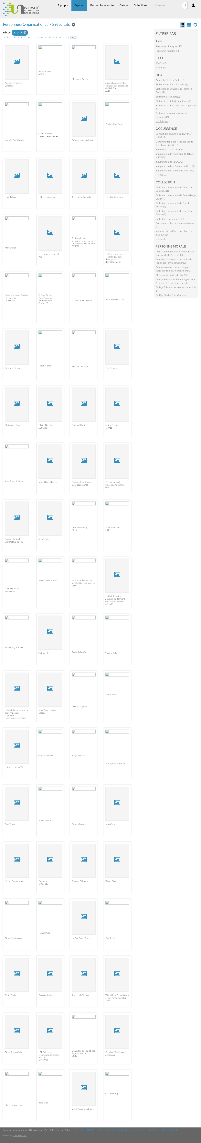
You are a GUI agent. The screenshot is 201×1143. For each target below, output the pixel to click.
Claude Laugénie (79, 706)
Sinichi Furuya (111, 425)
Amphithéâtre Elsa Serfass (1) (170, 80)
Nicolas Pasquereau (14, 881)
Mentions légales (170, 1130)
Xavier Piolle (111, 881)
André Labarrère (79, 652)
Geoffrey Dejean (12, 368)
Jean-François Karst (14, 647)
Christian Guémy (79, 527)
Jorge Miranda (78, 756)
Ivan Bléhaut (10, 197)
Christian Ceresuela (114, 197)
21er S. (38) (161, 67)
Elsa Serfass (110, 938)
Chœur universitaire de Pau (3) (171, 275)
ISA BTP (108, 604)
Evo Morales (10, 824)
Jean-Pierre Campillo (81, 197)
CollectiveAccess (19, 1136)
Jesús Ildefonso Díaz (114, 299)
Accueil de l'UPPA (85, 1130)
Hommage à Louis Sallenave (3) (171, 149)
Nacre (41, 74)
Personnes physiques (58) (169, 46)
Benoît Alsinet (44, 71)
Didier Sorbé (10, 995)
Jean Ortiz (110, 824)
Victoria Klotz (44, 653)
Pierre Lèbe (110, 694)
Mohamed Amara (80, 79)
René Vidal (43, 1103)
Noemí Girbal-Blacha (47, 482)
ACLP (107, 91)
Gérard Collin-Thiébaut (82, 301)
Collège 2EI (43, 303)
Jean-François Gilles (14, 481)
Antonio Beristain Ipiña (82, 140)
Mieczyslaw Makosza (115, 763)
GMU (107, 487)
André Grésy (44, 539)
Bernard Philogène (80, 881)
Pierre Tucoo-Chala (13, 1052)
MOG (107, 530)
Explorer (79, 5)
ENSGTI (75, 246)
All (74, 37)
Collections (140, 5)
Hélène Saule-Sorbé (81, 938)
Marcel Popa (44, 933)
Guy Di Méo (111, 368)
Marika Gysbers (112, 527)
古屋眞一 (109, 428)
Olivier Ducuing (45, 425)
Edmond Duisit (78, 425)
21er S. (18, 32)
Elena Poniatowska (13, 938)
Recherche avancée (102, 5)
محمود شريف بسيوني (48, 136)
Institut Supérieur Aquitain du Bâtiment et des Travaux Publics (116, 598)
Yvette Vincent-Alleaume (83, 1109)
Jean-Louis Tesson (80, 995)
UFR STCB (43, 1060)
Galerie (124, 5)
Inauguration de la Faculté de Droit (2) (175, 166)
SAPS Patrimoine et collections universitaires (121, 1130)
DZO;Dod (42, 428)
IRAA (74, 586)
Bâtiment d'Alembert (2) (168, 97)
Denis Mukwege (79, 824)
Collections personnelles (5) (170, 219)
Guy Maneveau (45, 756)
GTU (7, 544)
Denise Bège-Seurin (114, 124)
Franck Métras (45, 820)
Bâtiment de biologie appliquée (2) (173, 101)
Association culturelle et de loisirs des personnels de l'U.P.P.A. (116, 85)
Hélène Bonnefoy (46, 197)
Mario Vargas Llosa (13, 1105)
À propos (63, 5)
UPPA (74, 1056)
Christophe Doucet (14, 425)
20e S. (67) (161, 63)
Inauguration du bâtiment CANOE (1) (175, 170)
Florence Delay (45, 366)
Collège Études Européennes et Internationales (45, 298)
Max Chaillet (10, 248)
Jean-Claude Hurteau (48, 580)
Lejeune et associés (14, 767)
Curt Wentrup (111, 1093)
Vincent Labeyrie (113, 653)
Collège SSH (10, 301)
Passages (42, 881)
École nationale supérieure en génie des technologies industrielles (83, 241)
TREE (107, 1000)
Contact (153, 1130)
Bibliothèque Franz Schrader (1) (172, 84)
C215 (74, 530)
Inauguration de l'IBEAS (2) (169, 162)
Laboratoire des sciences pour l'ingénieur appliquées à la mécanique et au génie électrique (16, 715)
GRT (74, 487)
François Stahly (45, 995)
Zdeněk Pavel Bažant (14, 140)
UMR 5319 (43, 884)
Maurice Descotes (80, 366)
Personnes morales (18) (167, 51)
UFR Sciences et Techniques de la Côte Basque (48, 1054)
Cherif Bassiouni (45, 134)
